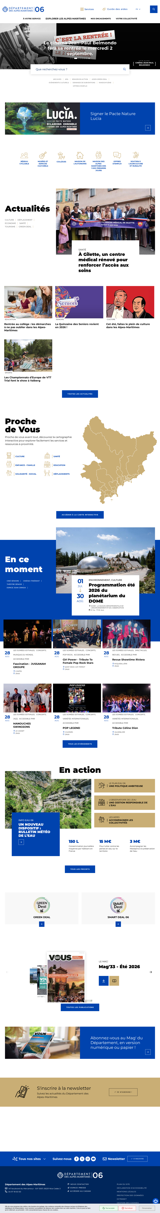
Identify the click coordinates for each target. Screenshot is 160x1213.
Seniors (60, 319)
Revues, (116, 655)
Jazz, (15, 719)
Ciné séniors (13, 581)
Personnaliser (147, 1208)
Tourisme (10, 226)
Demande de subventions (84, 83)
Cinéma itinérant (31, 581)
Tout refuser (129, 1208)
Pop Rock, (68, 655)
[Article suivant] (151, 972)
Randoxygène (105, 83)
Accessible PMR (21, 659)
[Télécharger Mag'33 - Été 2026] (104, 981)
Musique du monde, (23, 655)
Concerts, (41, 650)
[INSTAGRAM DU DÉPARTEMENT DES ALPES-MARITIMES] (87, 1158)
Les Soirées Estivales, (24, 650)
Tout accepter (110, 1208)
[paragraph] (105, 221)
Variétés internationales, (76, 719)
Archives (57, 79)
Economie (10, 223)
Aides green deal (99, 79)
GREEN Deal (25, 226)
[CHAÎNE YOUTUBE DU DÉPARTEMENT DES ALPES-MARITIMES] (93, 1158)
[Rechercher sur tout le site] (125, 69)
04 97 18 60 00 (14, 1192)
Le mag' (103, 961)
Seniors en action (80, 79)
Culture (9, 220)
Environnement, (99, 580)
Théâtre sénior (14, 584)
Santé (22, 223)
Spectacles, (141, 650)
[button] (154, 9)
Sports (8, 373)
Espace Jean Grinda (16, 588)
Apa (66, 79)
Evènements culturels (59, 83)
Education (10, 319)
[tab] (70, 58)
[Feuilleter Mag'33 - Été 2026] (114, 981)
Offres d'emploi (80, 86)
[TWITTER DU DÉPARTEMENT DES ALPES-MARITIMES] (82, 1158)
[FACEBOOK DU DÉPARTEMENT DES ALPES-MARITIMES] (76, 1158)
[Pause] (89, 58)
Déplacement (25, 220)
